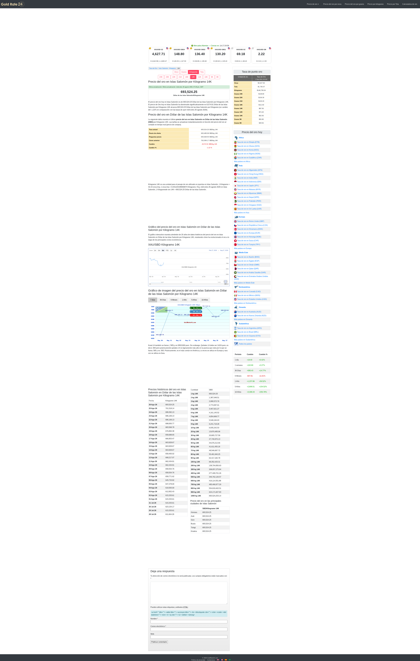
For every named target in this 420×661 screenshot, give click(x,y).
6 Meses (174, 300)
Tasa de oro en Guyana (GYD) (249, 336)
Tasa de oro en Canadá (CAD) (249, 291)
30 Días (163, 300)
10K (206, 77)
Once (176, 72)
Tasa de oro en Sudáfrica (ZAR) (249, 158)
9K (212, 77)
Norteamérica (244, 287)
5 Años (194, 300)
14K (193, 77)
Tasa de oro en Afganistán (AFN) (249, 170)
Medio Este (243, 252)
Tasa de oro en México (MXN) (248, 295)
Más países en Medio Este (244, 283)
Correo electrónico (158, 626)
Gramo (184, 72)
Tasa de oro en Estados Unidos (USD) (252, 299)
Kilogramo (193, 72)
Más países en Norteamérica (245, 303)
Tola (202, 72)
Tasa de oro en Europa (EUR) (248, 233)
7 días (152, 300)
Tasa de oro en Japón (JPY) (248, 186)
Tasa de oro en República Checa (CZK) (252, 225)
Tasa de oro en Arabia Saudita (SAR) (251, 272)
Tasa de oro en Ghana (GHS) (248, 146)
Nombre (154, 619)
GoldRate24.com (212, 658)
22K (173, 77)
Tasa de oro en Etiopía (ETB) (248, 142)
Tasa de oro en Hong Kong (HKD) (250, 174)
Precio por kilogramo (376, 4)
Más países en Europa (242, 248)
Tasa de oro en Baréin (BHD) (248, 257)
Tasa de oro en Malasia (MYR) (249, 189)
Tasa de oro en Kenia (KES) (248, 150)
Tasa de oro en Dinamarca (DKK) (250, 229)
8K (217, 77)
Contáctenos (211, 660)
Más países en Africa (242, 161)
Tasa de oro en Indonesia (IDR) (249, 182)
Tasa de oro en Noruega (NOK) (249, 237)
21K (180, 77)
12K (199, 77)
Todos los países (245, 344)
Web (152, 634)
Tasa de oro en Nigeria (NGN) (248, 154)
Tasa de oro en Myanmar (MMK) (249, 193)
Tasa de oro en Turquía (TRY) (248, 244)
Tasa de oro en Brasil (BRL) (248, 332)
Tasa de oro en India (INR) (247, 178)
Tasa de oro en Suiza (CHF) (248, 241)
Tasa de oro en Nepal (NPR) (248, 197)
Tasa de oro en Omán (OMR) (248, 265)
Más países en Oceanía (243, 319)
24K (161, 77)
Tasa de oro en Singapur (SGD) (249, 205)
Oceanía (242, 307)
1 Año (184, 300)
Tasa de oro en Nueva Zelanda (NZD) (251, 316)
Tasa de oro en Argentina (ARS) (249, 328)
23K (167, 77)
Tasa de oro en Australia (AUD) (249, 312)
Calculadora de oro (409, 4)
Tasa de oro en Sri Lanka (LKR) (249, 209)
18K (186, 77)
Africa (241, 138)
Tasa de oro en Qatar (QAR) (248, 269)
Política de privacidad (198, 660)
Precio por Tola (393, 4)
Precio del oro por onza (332, 4)
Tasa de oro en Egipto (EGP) (248, 261)
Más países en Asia (241, 213)
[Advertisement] (210, 28)
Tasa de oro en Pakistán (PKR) (249, 201)
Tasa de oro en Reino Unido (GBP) (250, 221)
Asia (240, 166)
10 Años (205, 300)
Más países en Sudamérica (244, 340)
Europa (241, 217)
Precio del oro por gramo (354, 4)
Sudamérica (243, 324)
